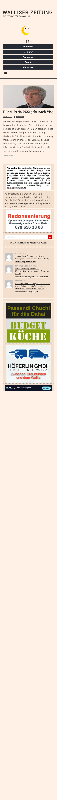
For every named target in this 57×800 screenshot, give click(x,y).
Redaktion (20, 116)
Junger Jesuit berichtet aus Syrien (32, 259)
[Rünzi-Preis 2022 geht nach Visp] (28, 96)
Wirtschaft (28, 46)
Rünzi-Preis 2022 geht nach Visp (28, 112)
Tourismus (28, 57)
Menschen (28, 67)
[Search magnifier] (50, 237)
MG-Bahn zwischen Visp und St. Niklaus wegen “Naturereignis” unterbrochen (32, 287)
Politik (28, 62)
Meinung (28, 52)
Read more (9, 155)
